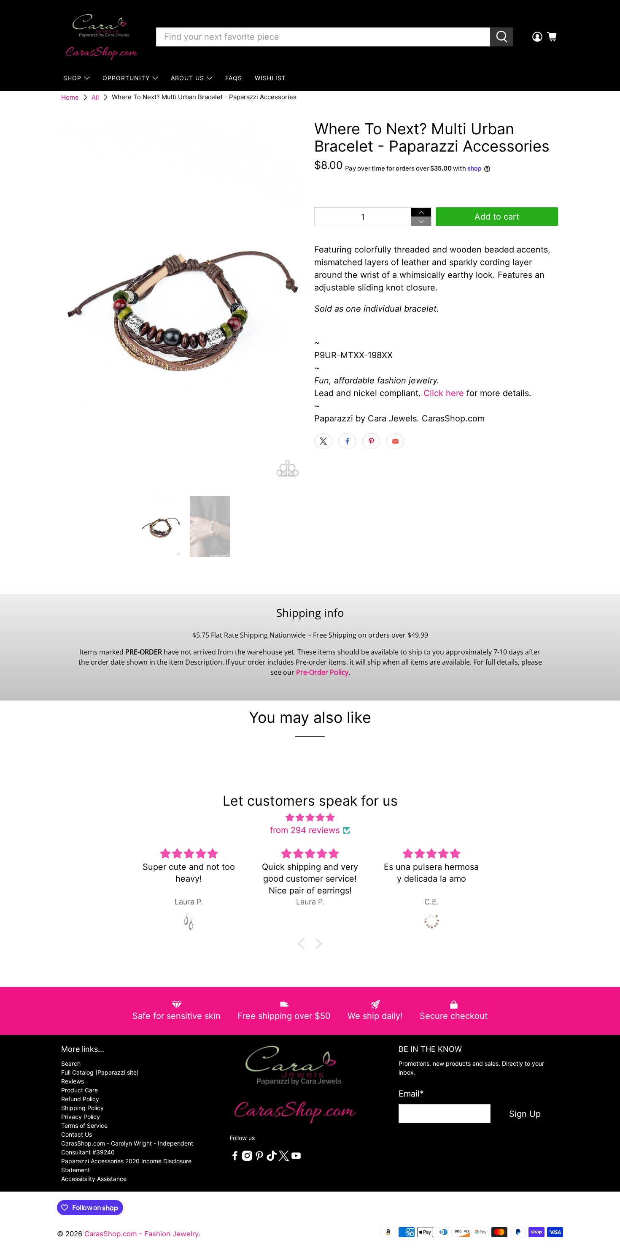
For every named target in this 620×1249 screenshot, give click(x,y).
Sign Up (525, 1114)
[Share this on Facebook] (347, 441)
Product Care (79, 1090)
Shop (72, 77)
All (95, 97)
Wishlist (270, 77)
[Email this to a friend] (395, 441)
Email (411, 1094)
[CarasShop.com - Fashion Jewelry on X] (284, 1158)
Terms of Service (84, 1125)
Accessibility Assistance (94, 1178)
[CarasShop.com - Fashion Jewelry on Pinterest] (259, 1158)
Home (70, 97)
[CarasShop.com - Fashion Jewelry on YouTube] (296, 1158)
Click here (443, 393)
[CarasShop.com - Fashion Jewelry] (101, 37)
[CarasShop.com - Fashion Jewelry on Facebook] (235, 1158)
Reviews (72, 1081)
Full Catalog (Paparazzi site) (100, 1072)
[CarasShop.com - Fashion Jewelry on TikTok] (272, 1158)
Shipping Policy (82, 1107)
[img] (310, 817)
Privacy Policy (80, 1116)
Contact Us (76, 1134)
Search (71, 1063)
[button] (304, 944)
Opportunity (126, 77)
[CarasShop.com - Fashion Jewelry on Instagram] (247, 1158)
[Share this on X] (323, 441)
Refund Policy (80, 1098)
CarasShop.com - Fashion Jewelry (141, 1234)
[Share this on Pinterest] (371, 441)
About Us (187, 77)
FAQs (233, 77)
